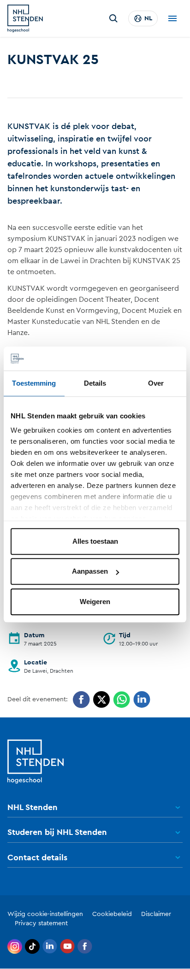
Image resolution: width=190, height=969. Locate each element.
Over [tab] (156, 383)
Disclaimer (156, 914)
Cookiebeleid (112, 914)
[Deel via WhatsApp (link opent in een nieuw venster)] (121, 699)
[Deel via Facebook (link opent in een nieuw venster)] (81, 699)
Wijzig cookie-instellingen (45, 914)
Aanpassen (90, 572)
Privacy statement (41, 923)
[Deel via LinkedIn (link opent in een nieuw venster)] (141, 699)
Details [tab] (95, 383)
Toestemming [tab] (34, 383)
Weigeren (95, 601)
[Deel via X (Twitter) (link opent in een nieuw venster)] (101, 699)
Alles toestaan (95, 541)
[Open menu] (172, 18)
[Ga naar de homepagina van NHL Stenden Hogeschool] (25, 18)
